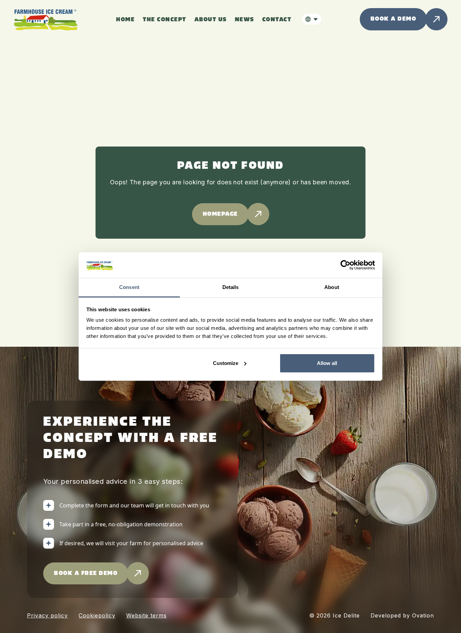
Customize (225, 363)
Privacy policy (47, 615)
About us (210, 20)
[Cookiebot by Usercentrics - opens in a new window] (345, 265)
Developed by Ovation (402, 615)
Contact (277, 20)
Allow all (327, 363)
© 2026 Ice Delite (334, 615)
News (244, 20)
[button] (311, 19)
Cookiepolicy (97, 615)
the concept (164, 20)
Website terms (146, 615)
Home (125, 20)
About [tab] (331, 287)
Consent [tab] (129, 287)
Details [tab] (230, 287)
